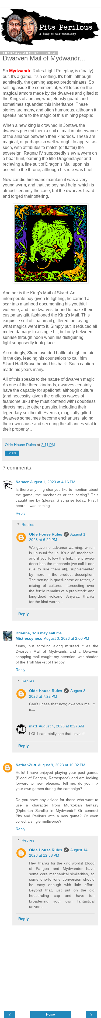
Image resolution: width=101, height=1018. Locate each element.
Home (50, 1014)
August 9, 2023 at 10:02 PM (61, 765)
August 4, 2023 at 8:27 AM (61, 726)
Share (12, 453)
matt (33, 726)
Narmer (22, 482)
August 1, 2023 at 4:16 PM (52, 482)
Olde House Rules (45, 534)
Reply (20, 513)
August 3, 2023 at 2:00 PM (66, 638)
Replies (28, 524)
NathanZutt (26, 765)
